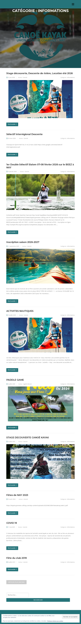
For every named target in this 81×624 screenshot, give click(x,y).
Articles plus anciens (16, 582)
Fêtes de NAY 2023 (17, 495)
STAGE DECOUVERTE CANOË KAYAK (27, 437)
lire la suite (11, 124)
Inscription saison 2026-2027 (22, 242)
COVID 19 (11, 523)
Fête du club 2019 (16, 558)
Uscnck (25, 77)
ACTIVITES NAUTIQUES (19, 311)
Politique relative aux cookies (55, 621)
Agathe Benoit (27, 384)
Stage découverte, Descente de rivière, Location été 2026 (39, 73)
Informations (71, 77)
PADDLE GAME (15, 379)
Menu (73, 4)
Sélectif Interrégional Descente (24, 134)
